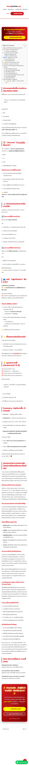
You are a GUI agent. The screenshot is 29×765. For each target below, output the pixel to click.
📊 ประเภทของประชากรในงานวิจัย (10, 53)
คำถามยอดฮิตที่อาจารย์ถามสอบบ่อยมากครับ (12, 48)
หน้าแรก (5, 9)
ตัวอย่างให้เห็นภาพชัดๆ (10, 59)
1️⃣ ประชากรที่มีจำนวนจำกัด (11, 54)
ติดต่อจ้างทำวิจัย (17, 13)
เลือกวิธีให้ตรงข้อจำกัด (10, 71)
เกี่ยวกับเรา (25, 9)
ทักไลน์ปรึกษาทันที (14, 709)
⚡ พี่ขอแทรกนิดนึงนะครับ (9, 60)
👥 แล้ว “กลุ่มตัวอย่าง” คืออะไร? (11, 57)
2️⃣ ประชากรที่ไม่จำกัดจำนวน (11, 56)
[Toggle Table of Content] (24, 46)
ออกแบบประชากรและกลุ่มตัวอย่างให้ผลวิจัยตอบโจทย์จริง (13, 66)
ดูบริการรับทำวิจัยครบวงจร (14, 714)
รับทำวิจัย (13, 6)
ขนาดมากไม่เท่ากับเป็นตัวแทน (11, 73)
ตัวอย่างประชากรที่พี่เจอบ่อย (11, 51)
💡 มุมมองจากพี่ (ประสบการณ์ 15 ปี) (11, 62)
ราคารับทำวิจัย (18, 9)
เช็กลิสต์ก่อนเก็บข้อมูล (10, 77)
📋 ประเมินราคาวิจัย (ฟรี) (15, 37)
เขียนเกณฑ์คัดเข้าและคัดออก (11, 68)
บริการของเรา (11, 9)
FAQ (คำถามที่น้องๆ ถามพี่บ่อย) (10, 79)
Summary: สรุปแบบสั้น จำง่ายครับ (11, 64)
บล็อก (8, 13)
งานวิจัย (21, 142)
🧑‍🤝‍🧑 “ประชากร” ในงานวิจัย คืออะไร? (11, 49)
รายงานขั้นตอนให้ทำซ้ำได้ (11, 76)
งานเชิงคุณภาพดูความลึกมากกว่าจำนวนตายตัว (15, 74)
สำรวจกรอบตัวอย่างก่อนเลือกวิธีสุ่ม (13, 70)
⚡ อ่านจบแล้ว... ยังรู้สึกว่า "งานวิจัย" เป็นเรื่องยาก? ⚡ (15, 81)
